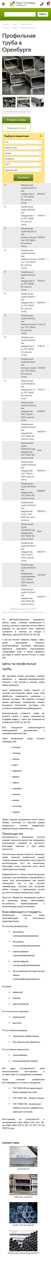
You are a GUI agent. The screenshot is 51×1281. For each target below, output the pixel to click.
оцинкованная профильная (16, 111)
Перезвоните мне (16, 128)
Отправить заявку (16, 119)
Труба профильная (28, 28)
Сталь (15, 24)
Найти (43, 14)
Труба (15, 28)
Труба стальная (26, 24)
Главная (6, 24)
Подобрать (23, 177)
